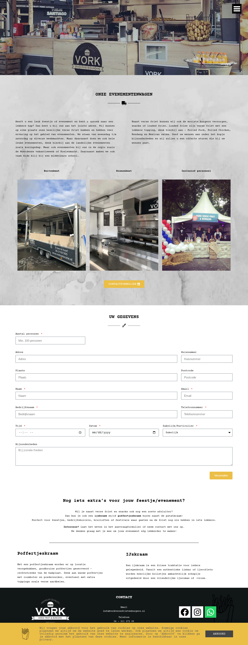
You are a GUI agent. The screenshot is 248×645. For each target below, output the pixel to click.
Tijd (19, 426)
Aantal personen (28, 334)
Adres (19, 352)
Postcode (187, 370)
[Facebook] (184, 612)
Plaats (20, 370)
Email (185, 389)
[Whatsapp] (210, 612)
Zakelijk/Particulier (179, 426)
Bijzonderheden (26, 444)
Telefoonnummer (192, 407)
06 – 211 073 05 (124, 621)
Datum (93, 426)
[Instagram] (197, 612)
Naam (19, 389)
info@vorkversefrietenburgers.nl (124, 611)
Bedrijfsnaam (26, 407)
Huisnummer (189, 352)
